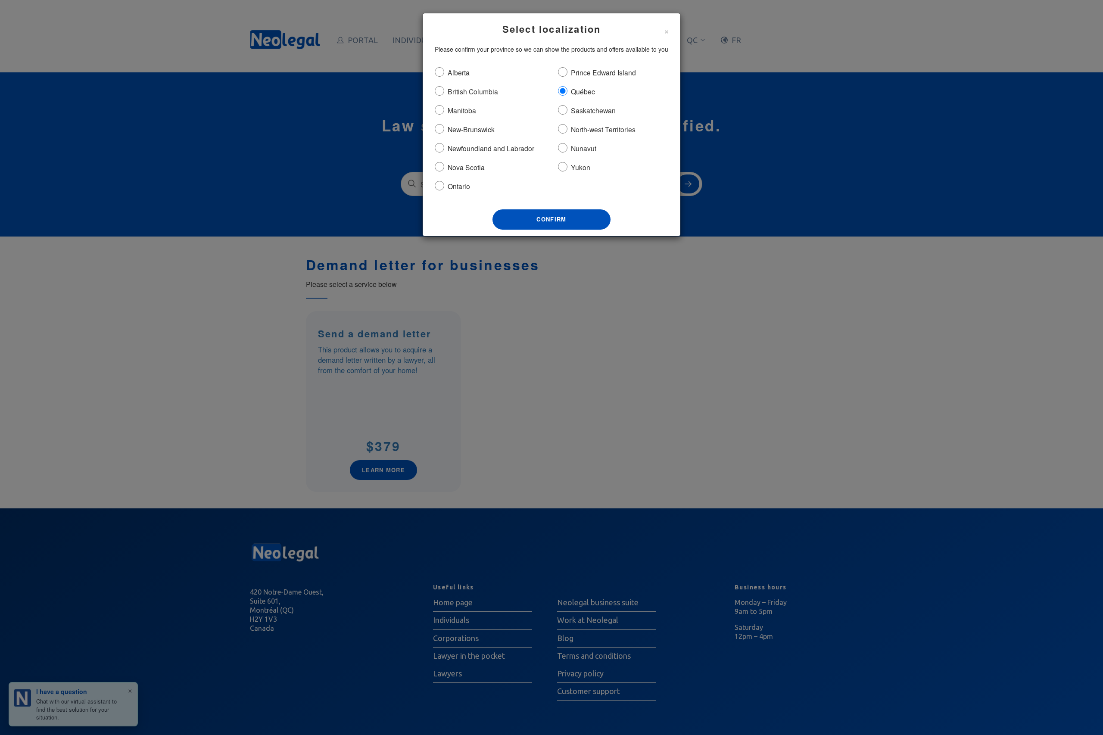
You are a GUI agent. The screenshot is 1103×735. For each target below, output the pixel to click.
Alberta (459, 72)
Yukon (580, 167)
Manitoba (462, 110)
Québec (583, 91)
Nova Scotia (466, 167)
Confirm (551, 219)
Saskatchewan (593, 110)
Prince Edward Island (603, 72)
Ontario (459, 186)
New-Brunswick (471, 129)
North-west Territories (603, 129)
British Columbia (473, 91)
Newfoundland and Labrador (491, 148)
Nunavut (583, 148)
